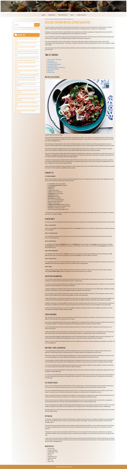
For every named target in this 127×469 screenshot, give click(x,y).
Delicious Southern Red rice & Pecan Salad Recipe (26, 74)
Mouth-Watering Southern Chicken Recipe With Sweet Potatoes (25, 91)
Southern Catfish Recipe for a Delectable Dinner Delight (25, 103)
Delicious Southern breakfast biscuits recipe (25, 60)
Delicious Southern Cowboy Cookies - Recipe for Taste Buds (26, 71)
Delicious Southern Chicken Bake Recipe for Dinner (25, 63)
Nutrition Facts (51, 72)
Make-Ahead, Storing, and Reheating (56, 67)
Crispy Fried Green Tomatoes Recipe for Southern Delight (26, 54)
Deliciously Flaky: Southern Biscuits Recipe (24, 77)
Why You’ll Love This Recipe (54, 59)
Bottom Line (50, 70)
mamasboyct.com (65, 466)
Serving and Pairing (52, 65)
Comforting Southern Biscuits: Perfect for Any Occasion (25, 43)
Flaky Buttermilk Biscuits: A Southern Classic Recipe (25, 80)
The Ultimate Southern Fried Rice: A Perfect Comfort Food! (24, 111)
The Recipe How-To (52, 62)
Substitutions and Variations (54, 64)
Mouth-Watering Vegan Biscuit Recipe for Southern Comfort (26, 95)
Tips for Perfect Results (53, 69)
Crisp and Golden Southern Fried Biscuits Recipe (26, 50)
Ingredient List (51, 61)
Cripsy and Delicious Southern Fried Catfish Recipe (24, 47)
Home (15, 87)
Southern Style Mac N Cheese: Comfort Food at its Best (26, 107)
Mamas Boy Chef (63, 4)
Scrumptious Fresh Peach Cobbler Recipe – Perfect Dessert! (24, 99)
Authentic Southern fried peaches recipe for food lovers (26, 39)
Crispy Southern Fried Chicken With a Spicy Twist (26, 57)
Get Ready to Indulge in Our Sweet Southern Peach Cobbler (25, 84)
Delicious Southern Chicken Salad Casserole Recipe (25, 67)
